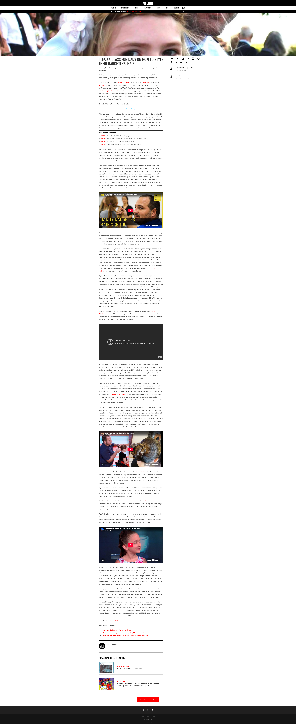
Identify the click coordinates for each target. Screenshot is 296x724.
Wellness (176, 8)
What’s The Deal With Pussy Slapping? (115, 136)
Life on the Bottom (181, 62)
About (142, 716)
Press (154, 716)
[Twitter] (172, 58)
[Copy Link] (193, 58)
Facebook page (150, 501)
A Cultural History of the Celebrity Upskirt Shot (117, 141)
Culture (113, 8)
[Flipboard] (182, 58)
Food (167, 8)
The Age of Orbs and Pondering (129, 668)
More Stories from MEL (148, 700)
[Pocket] (187, 58)
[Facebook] (177, 58)
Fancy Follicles (141, 472)
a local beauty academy (119, 394)
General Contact (148, 719)
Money (158, 8)
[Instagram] (198, 58)
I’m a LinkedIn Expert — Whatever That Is (117, 630)
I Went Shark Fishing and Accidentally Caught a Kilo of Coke (123, 633)
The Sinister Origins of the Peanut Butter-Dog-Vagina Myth (121, 144)
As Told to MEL (130, 11)
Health (136, 8)
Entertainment (125, 8)
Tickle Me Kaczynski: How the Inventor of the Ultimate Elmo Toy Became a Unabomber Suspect (138, 685)
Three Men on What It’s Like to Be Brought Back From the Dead (125, 636)
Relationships (147, 8)
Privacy (148, 716)
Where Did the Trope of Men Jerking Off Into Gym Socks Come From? (123, 138)
